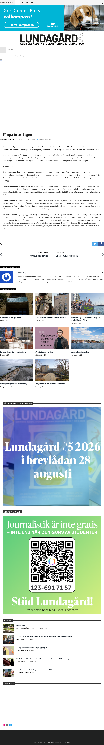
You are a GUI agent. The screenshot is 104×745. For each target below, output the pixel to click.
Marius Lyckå (21, 639)
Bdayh (50, 742)
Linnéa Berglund (8, 139)
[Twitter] (27, 2)
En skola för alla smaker (80, 352)
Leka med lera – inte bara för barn (13, 352)
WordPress (65, 742)
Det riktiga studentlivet (44, 352)
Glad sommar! (21, 625)
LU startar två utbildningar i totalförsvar (50, 317)
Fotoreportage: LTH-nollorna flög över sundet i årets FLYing (85, 318)
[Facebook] (22, 2)
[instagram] (32, 2)
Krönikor (10, 56)
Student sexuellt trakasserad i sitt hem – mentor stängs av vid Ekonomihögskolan (45, 658)
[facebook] (101, 244)
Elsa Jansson (21, 662)
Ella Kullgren (22, 650)
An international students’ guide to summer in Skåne (35, 669)
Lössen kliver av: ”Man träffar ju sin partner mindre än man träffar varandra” (44, 636)
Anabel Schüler (22, 673)
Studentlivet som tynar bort (11, 317)
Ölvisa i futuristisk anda (67, 254)
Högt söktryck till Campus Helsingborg (50, 383)
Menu (11, 49)
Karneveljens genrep (39, 254)
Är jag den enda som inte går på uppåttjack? (32, 647)
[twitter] (95, 244)
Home (4, 56)
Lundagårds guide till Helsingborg (13, 383)
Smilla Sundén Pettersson (26, 628)
